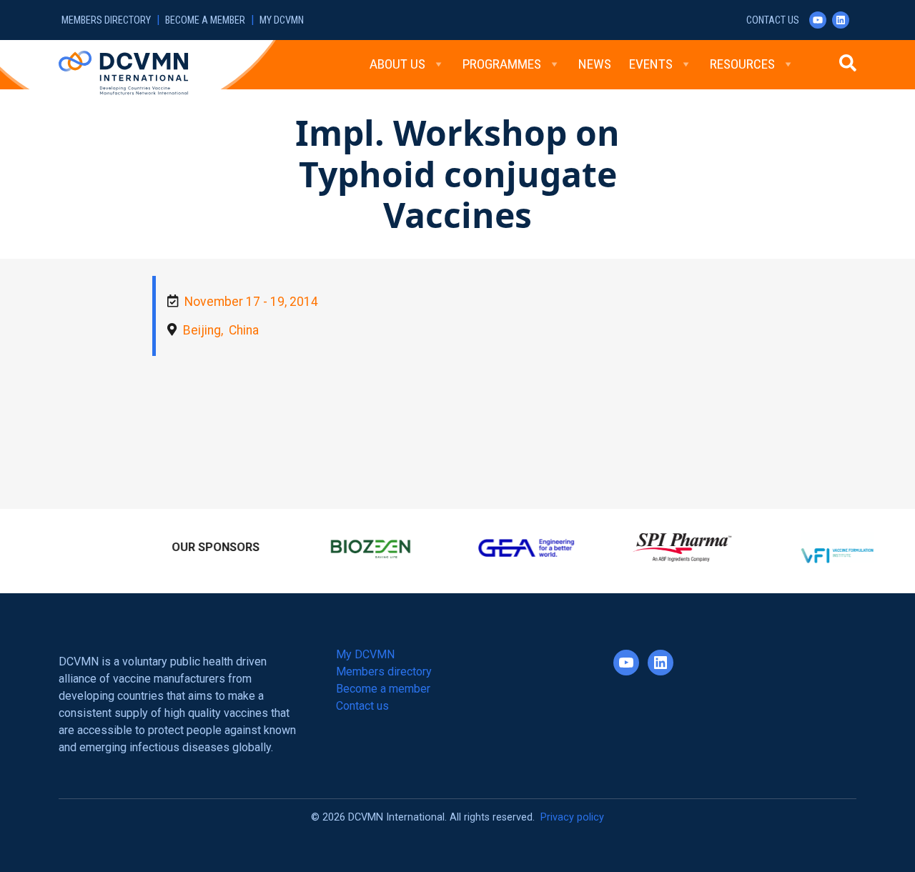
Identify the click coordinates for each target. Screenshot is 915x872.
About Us (397, 64)
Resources (742, 64)
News (594, 64)
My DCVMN (281, 20)
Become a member (205, 20)
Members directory (106, 20)
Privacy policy (572, 811)
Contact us (772, 20)
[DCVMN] (123, 72)
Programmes (502, 64)
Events (651, 64)
